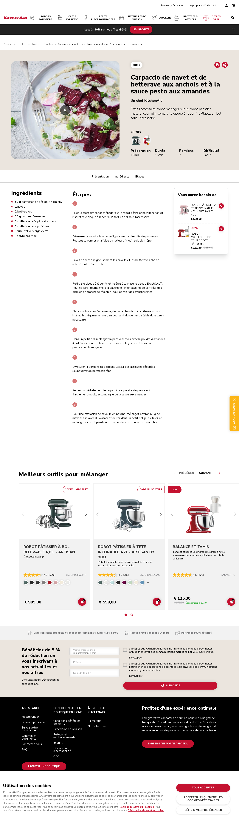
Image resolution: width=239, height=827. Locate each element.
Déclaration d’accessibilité (62, 749)
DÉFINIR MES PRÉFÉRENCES (203, 810)
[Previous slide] (23, 515)
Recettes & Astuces (190, 18)
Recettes (21, 44)
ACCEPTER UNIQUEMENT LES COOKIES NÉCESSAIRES (203, 799)
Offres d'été (216, 18)
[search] (232, 17)
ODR (56, 756)
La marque (94, 721)
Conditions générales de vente (66, 722)
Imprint (58, 743)
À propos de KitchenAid (203, 5)
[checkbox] (125, 650)
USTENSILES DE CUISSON (137, 18)
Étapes (139, 176)
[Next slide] (86, 515)
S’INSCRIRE (173, 685)
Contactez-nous (32, 744)
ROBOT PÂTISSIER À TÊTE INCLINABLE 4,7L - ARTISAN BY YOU (203, 209)
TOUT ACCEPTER (203, 787)
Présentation (100, 176)
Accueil (8, 44)
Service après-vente (172, 5)
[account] (226, 5)
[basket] (233, 5)
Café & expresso (72, 18)
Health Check (30, 717)
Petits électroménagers (103, 18)
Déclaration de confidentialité (146, 810)
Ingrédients (122, 176)
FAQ (24, 749)
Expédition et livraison (67, 729)
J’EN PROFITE (141, 29)
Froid (136, 64)
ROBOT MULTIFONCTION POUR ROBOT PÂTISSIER (201, 238)
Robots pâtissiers (45, 18)
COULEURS (165, 17)
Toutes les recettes (42, 44)
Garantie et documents (29, 737)
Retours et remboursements (64, 736)
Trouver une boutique (44, 766)
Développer (135, 658)
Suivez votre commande (30, 729)
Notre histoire (97, 726)
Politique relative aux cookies (136, 807)
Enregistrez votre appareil (168, 743)
